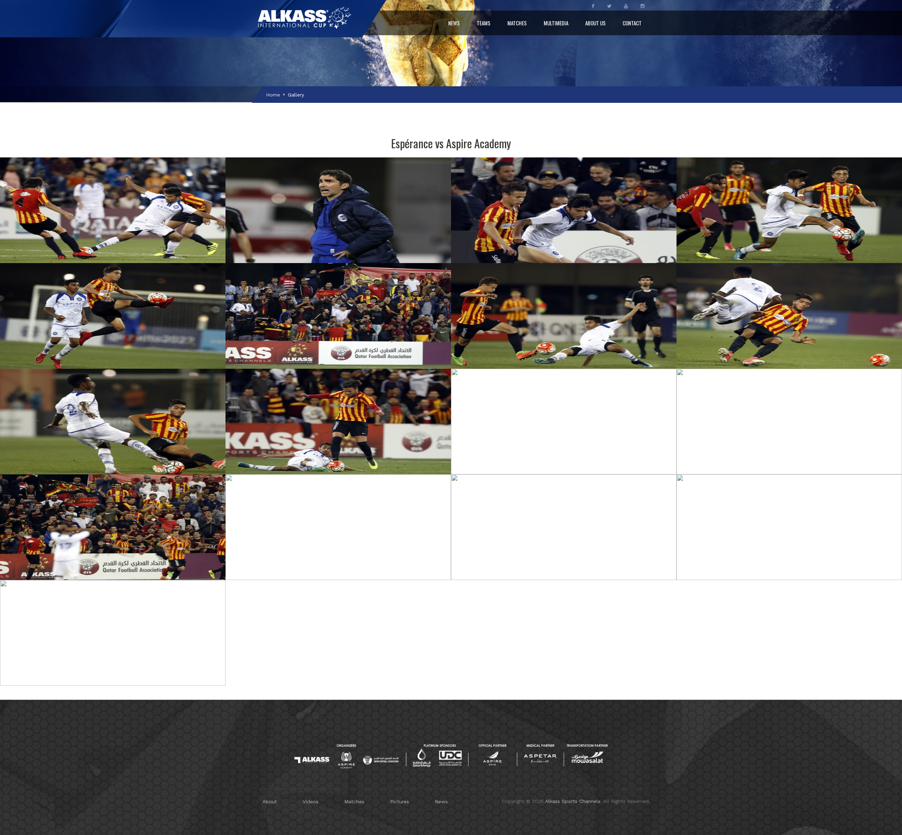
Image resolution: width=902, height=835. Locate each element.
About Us (595, 23)
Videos (311, 801)
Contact (632, 23)
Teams (483, 23)
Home (273, 95)
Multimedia (556, 23)
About (269, 801)
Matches (517, 23)
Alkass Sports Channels (572, 801)
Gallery (296, 95)
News (454, 23)
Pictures (399, 801)
